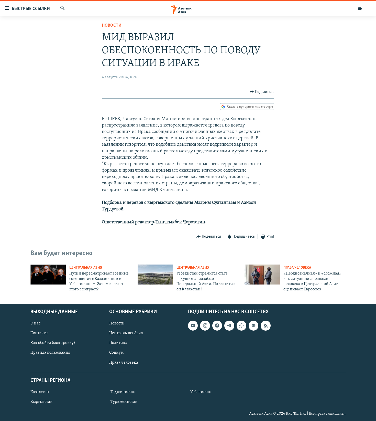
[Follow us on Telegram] (229, 325)
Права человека (297, 268)
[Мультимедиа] (360, 8)
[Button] (262, 92)
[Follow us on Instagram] (205, 325)
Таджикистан (123, 392)
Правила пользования (50, 353)
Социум (116, 353)
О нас (35, 323)
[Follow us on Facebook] (217, 325)
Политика (118, 343)
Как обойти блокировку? (52, 343)
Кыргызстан (41, 402)
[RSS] (265, 325)
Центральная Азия (85, 268)
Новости (111, 25)
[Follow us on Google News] (253, 325)
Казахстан (39, 392)
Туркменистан (124, 402)
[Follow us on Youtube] (193, 325)
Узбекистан (201, 392)
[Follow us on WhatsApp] (241, 325)
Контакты (39, 333)
